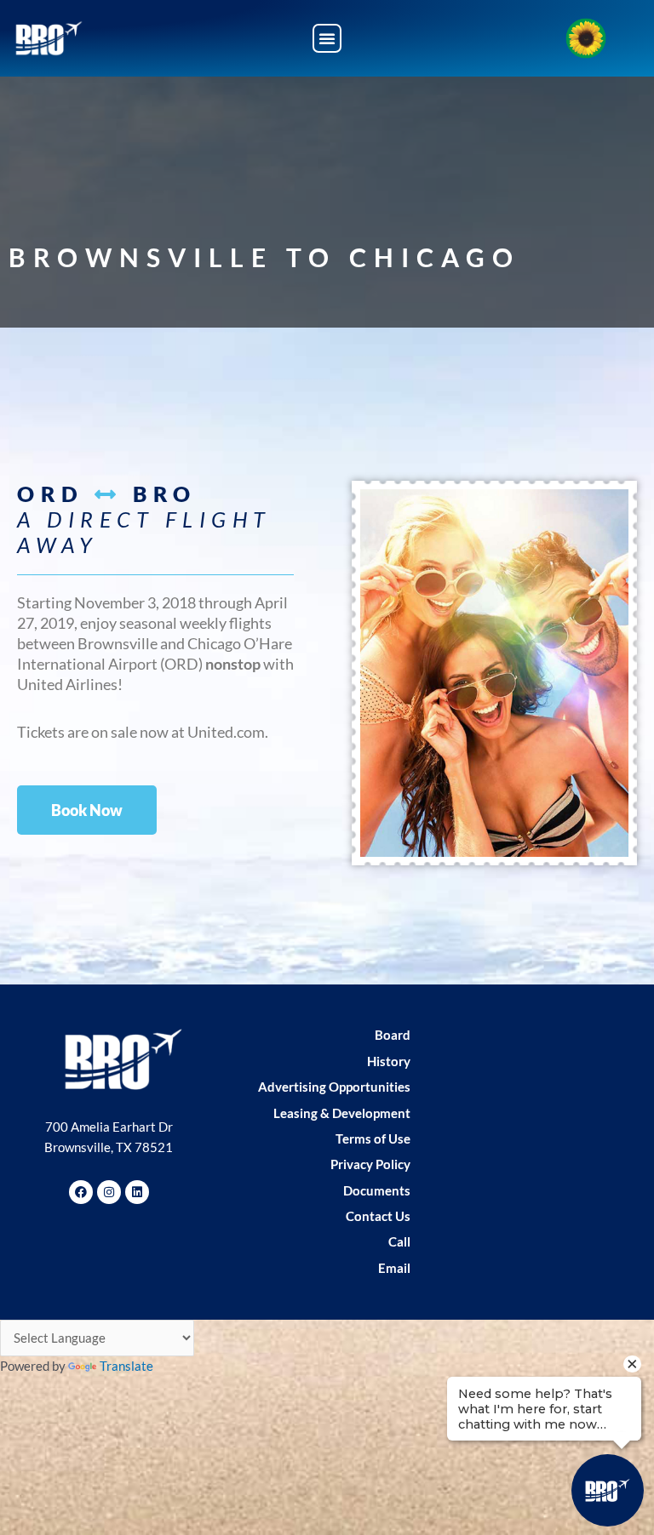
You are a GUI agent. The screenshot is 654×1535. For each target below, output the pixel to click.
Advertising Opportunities (334, 1087)
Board (392, 1035)
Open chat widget (52, 1479)
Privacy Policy (370, 1164)
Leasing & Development (341, 1113)
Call (399, 1242)
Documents (376, 1191)
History (388, 1061)
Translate (126, 1366)
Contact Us (378, 1216)
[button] (327, 38)
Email (394, 1268)
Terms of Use (373, 1139)
